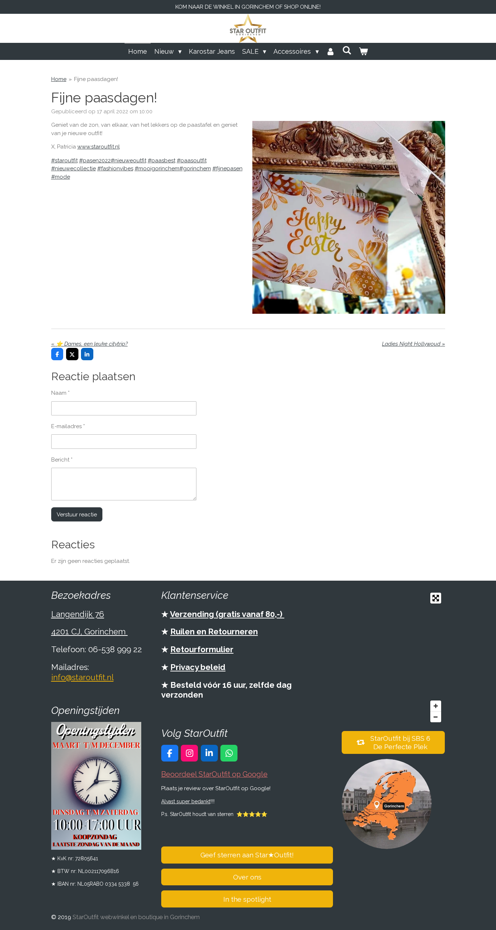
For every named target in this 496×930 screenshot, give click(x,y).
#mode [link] (60, 177)
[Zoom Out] (435, 716)
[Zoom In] (435, 705)
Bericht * (62, 459)
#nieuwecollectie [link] (73, 168)
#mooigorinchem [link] (157, 168)
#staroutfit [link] (64, 160)
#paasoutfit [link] (192, 160)
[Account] (330, 51)
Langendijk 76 (77, 614)
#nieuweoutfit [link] (128, 160)
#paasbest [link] (161, 160)
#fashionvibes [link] (115, 168)
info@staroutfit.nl (82, 677)
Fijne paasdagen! (96, 79)
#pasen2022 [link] (95, 160)
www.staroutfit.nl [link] (98, 146)
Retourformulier (201, 649)
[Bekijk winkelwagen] (363, 51)
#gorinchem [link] (195, 168)
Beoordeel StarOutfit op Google (214, 774)
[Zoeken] (347, 50)
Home (58, 79)
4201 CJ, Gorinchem (89, 631)
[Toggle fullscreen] (435, 598)
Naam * (60, 393)
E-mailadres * (68, 426)
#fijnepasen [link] (227, 168)
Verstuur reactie (77, 514)
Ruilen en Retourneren (214, 631)
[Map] (393, 657)
